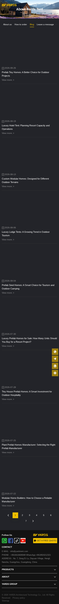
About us (7, 24)
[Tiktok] (16, 540)
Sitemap (5, 601)
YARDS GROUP (9, 584)
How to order (21, 24)
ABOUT (5, 577)
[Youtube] (23, 540)
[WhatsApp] (4, 540)
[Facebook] (10, 540)
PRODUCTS (8, 569)
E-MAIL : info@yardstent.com (15, 551)
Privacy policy (18, 598)
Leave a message (45, 24)
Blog (32, 24)
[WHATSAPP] (55, 352)
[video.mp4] (55, 373)
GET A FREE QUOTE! (47, 540)
